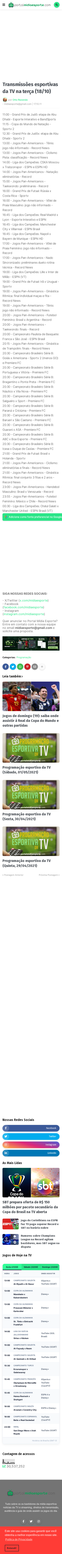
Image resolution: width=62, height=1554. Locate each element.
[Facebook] (5, 667)
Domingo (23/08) (50, 1267)
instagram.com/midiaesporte (24, 614)
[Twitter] (13, 667)
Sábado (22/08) (31, 1267)
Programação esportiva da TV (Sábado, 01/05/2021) (26, 769)
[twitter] (31, 1521)
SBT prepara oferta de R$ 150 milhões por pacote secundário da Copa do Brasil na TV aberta (30, 1207)
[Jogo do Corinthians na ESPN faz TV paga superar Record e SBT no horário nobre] (10, 1224)
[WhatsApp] (20, 667)
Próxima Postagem (48, 875)
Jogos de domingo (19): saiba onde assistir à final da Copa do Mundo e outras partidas (30, 721)
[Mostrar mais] (42, 667)
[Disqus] (31, 918)
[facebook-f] (23, 1521)
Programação (24, 657)
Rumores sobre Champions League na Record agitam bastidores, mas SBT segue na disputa (40, 1241)
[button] (4, 5)
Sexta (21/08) (12, 1267)
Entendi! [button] (12, 1548)
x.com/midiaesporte (34, 600)
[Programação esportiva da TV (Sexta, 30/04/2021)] (31, 794)
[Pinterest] (27, 667)
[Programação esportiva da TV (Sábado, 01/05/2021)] (31, 748)
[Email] (35, 667)
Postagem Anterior (13, 875)
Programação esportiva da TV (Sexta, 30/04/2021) (26, 816)
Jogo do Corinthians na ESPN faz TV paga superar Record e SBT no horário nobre (40, 1224)
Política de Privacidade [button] (18, 1539)
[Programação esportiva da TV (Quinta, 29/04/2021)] (31, 841)
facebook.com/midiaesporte (23, 607)
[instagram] (39, 1521)
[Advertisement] (31, 46)
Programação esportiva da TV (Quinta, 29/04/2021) (26, 863)
